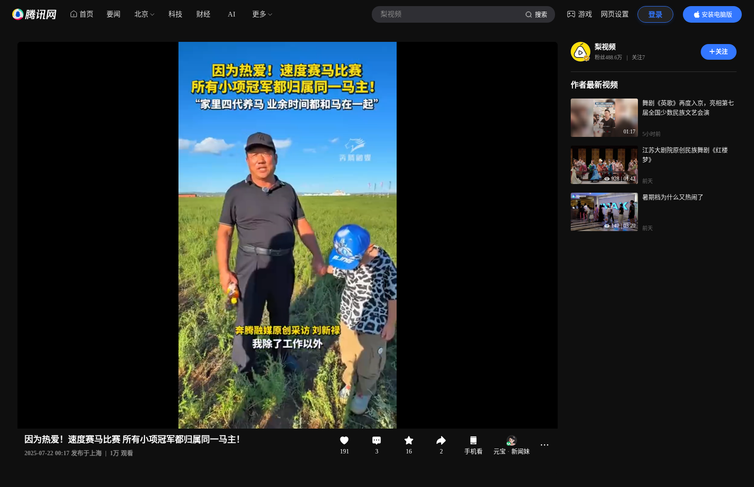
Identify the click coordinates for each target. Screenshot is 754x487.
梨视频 (605, 47)
